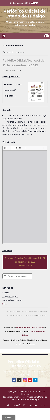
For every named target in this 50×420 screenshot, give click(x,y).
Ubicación (16, 405)
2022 (4, 304)
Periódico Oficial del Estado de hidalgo (29, 327)
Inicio (7, 405)
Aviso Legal (39, 405)
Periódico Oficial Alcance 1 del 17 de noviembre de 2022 (17, 313)
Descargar (25, 262)
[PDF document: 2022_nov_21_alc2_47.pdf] (25, 195)
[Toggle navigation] (24, 36)
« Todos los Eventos (12, 45)
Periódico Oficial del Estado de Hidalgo (25, 14)
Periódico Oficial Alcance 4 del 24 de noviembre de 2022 (37, 313)
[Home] (3, 36)
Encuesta (28, 405)
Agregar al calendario (18, 276)
